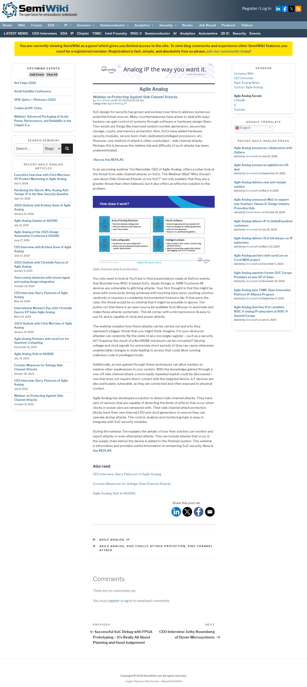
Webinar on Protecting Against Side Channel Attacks (135, 97)
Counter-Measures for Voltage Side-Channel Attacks (132, 484)
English (244, 127)
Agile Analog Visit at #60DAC (34, 354)
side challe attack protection (156, 546)
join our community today (228, 51)
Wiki (21, 25)
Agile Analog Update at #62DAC (36, 221)
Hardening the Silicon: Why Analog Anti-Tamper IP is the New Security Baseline (41, 192)
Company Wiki (244, 73)
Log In (265, 8)
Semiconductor (112, 25)
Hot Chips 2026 (25, 83)
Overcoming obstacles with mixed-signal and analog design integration (42, 279)
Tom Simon (103, 100)
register (114, 601)
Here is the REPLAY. (109, 160)
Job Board (207, 25)
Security (166, 25)
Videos (247, 25)
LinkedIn (239, 100)
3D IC (225, 33)
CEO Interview (243, 78)
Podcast (228, 25)
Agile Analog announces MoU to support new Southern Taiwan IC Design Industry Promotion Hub (262, 204)
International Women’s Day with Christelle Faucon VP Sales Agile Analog (43, 310)
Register (249, 8)
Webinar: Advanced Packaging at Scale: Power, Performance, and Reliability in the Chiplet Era (42, 121)
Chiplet (83, 33)
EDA (51, 25)
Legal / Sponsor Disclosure (142, 681)
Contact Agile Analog (248, 87)
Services (84, 25)
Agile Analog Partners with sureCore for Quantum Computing (41, 341)
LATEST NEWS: (16, 33)
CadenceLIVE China (28, 108)
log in (128, 601)
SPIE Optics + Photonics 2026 (35, 100)
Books (187, 25)
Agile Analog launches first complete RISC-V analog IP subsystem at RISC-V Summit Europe (261, 311)
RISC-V (136, 33)
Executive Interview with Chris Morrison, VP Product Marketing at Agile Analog (42, 177)
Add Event (37, 74)
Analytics (142, 25)
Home (7, 25)
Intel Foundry (116, 33)
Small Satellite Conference (32, 91)
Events (255, 33)
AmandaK (252, 156)
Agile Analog (115, 103)
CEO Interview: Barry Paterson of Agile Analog (127, 474)
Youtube (239, 109)
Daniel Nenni (253, 212)
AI (175, 33)
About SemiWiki (171, 681)
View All (52, 74)
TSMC (97, 33)
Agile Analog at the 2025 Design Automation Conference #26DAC (37, 234)
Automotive (208, 33)
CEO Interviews (44, 33)
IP (65, 25)
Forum (36, 25)
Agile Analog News (247, 82)
